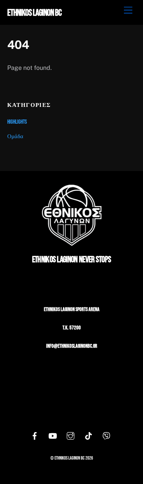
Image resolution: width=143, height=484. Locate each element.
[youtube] (52, 436)
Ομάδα (15, 136)
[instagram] (70, 436)
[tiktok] (88, 436)
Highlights (17, 122)
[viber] (106, 436)
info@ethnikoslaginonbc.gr (71, 346)
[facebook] (34, 436)
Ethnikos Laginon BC (70, 458)
